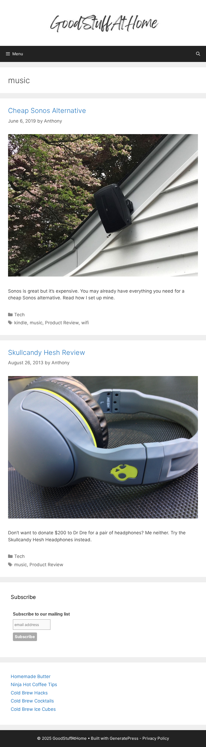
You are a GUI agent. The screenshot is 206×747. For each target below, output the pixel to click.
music (36, 322)
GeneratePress (124, 738)
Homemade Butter (30, 676)
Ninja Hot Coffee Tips (34, 684)
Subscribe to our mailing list (41, 614)
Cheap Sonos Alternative (47, 110)
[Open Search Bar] (198, 54)
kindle (20, 322)
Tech (19, 314)
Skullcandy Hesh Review (46, 352)
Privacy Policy (155, 738)
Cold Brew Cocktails (32, 701)
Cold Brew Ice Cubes (33, 709)
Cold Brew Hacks (29, 693)
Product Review (62, 322)
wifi (85, 322)
